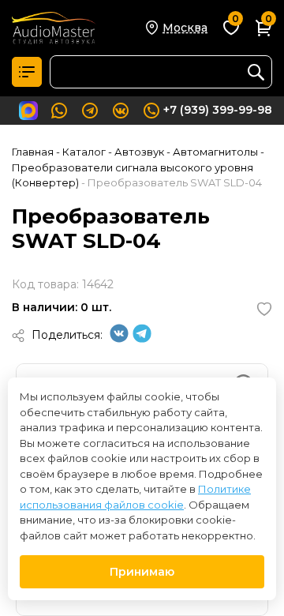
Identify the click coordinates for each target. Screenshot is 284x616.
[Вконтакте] (119, 339)
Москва (185, 27)
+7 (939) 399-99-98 (217, 110)
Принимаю (142, 572)
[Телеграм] (142, 339)
